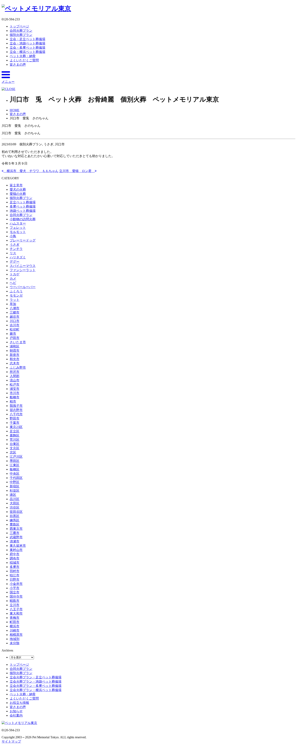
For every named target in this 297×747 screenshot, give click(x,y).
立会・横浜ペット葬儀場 (27, 52)
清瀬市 (14, 541)
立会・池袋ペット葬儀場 (27, 43)
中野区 (14, 482)
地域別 (14, 639)
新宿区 (14, 486)
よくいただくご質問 (24, 60)
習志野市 (16, 410)
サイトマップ (11, 741)
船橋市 (14, 397)
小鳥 (13, 236)
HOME (14, 110)
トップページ (19, 26)
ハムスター (18, 223)
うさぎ (14, 244)
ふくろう (16, 291)
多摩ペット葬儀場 (23, 206)
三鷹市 (14, 533)
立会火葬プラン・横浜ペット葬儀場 (35, 690)
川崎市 (14, 630)
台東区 (14, 444)
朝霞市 (14, 350)
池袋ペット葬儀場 (23, 210)
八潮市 (14, 308)
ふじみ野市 (18, 367)
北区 (13, 452)
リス (13, 253)
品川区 (14, 499)
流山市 (14, 380)
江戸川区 (16, 456)
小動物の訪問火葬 (23, 219)
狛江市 (14, 575)
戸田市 (14, 338)
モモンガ (16, 295)
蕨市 (13, 333)
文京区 (14, 448)
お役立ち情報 (19, 702)
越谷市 (14, 316)
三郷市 (14, 312)
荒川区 (14, 439)
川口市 (14, 321)
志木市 (14, 363)
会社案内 (16, 715)
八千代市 (16, 414)
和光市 (14, 359)
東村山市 (16, 550)
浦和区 (14, 346)
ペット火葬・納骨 (23, 56)
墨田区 (14, 461)
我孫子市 (16, 405)
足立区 (14, 431)
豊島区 (14, 524)
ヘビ (13, 282)
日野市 (14, 579)
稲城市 (14, 562)
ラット (14, 299)
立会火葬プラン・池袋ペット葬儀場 (35, 681)
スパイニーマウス (23, 266)
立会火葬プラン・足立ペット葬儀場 (35, 677)
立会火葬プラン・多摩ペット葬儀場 (35, 685)
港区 (13, 494)
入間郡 (14, 376)
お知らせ (16, 711)
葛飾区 (14, 435)
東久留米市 (18, 545)
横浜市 (14, 626)
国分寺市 (16, 596)
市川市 (14, 393)
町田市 (14, 622)
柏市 (13, 401)
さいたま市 (18, 342)
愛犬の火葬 (18, 189)
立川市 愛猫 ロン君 (77, 171)
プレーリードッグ (23, 240)
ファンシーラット (23, 270)
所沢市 (14, 372)
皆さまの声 (18, 64)
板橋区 (14, 469)
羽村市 (14, 571)
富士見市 (16, 185)
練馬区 (14, 520)
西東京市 (16, 528)
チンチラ (16, 249)
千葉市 (14, 422)
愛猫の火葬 (18, 193)
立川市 (14, 605)
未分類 (14, 643)
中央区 (14, 473)
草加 (13, 304)
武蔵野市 (16, 537)
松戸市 (14, 384)
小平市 (14, 588)
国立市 (14, 592)
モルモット (18, 232)
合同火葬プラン (21, 30)
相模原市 (16, 634)
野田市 (14, 418)
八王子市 (16, 609)
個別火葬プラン (21, 35)
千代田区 (16, 477)
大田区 (14, 503)
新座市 (14, 355)
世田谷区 (16, 511)
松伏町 (14, 329)
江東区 (14, 465)
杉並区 (14, 490)
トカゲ (14, 274)
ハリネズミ (18, 257)
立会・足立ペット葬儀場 (27, 39)
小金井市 (16, 583)
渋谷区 (14, 507)
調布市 (14, 558)
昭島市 (14, 600)
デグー (14, 261)
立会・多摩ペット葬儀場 (27, 47)
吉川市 (14, 325)
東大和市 (16, 613)
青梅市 (14, 617)
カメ (13, 278)
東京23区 (16, 427)
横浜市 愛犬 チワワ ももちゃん (30, 171)
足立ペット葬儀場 (23, 202)
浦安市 (14, 388)
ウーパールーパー (23, 287)
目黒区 (14, 516)
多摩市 (14, 567)
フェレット (18, 227)
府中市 (14, 554)
